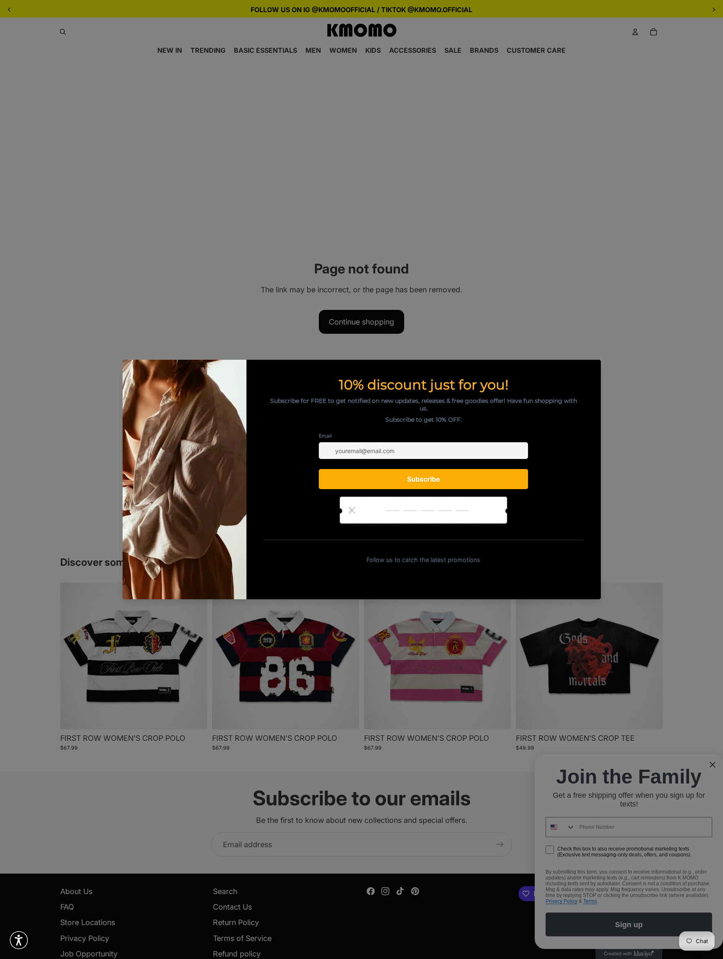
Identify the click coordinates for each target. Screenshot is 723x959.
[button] (18, 940)
